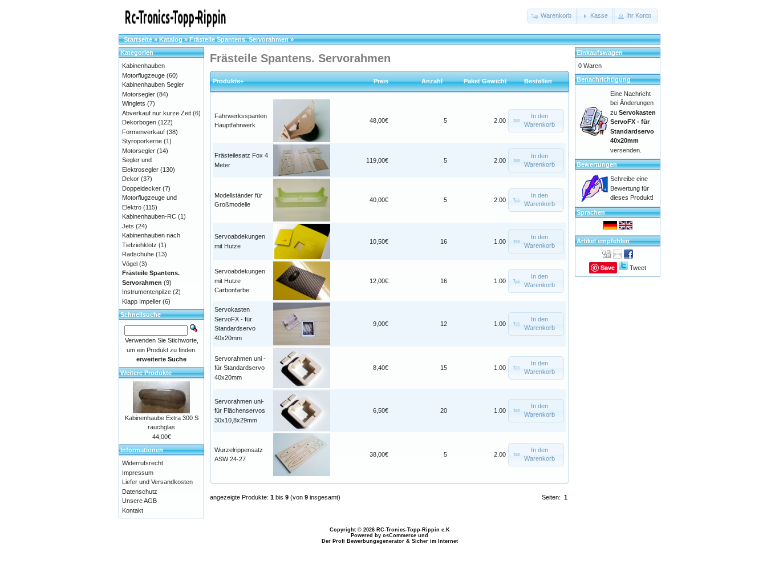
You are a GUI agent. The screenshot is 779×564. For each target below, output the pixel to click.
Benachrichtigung (604, 79)
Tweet (638, 267)
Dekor (130, 178)
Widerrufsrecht (142, 463)
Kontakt (132, 510)
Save (608, 267)
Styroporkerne (142, 141)
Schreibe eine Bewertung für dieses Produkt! (632, 188)
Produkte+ (228, 81)
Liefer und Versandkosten (157, 481)
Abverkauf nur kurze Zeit (156, 113)
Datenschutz (139, 491)
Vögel (129, 263)
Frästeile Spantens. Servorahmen (239, 39)
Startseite (138, 39)
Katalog (170, 39)
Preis (381, 81)
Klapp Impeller (141, 301)
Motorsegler (138, 150)
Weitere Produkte (146, 372)
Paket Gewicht (485, 81)
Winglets (133, 103)
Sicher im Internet (435, 541)
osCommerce (399, 535)
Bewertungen (597, 164)
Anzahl (434, 81)
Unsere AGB (139, 500)
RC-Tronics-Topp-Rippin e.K (413, 530)
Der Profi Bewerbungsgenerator (363, 541)
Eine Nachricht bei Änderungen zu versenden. (633, 122)
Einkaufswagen (600, 52)
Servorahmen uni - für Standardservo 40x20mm (240, 368)
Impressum (137, 472)
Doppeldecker (141, 188)
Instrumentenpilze (146, 291)
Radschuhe (138, 254)
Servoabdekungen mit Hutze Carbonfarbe (239, 280)
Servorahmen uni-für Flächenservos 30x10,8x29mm (239, 411)
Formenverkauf (143, 131)
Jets (128, 226)
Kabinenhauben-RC (149, 216)
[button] (552, 16)
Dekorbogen (139, 122)
